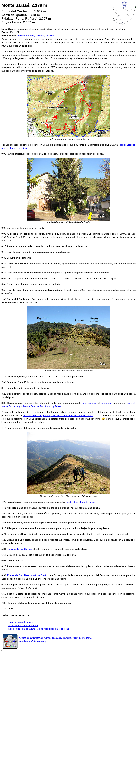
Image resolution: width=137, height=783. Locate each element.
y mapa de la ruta (20, 622)
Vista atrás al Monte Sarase (81, 502)
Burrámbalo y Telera (50, 406)
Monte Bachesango (11, 406)
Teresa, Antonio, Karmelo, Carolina (36, 35)
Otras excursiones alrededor (23, 625)
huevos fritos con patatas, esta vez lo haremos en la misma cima (58, 415)
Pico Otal (130, 403)
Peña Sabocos (89, 403)
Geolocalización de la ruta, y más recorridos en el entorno (38, 628)
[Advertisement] (68, 695)
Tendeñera (106, 403)
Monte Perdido (31, 406)
